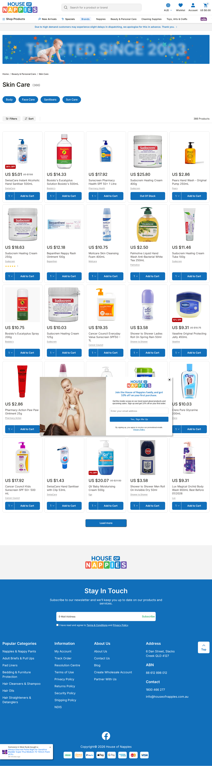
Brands (85, 19)
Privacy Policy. (139, 430)
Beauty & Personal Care (123, 19)
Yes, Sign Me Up (139, 419)
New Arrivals (49, 19)
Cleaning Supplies (151, 19)
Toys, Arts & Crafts (177, 19)
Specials (70, 19)
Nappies (101, 19)
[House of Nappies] (19, 7)
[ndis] (204, 19)
